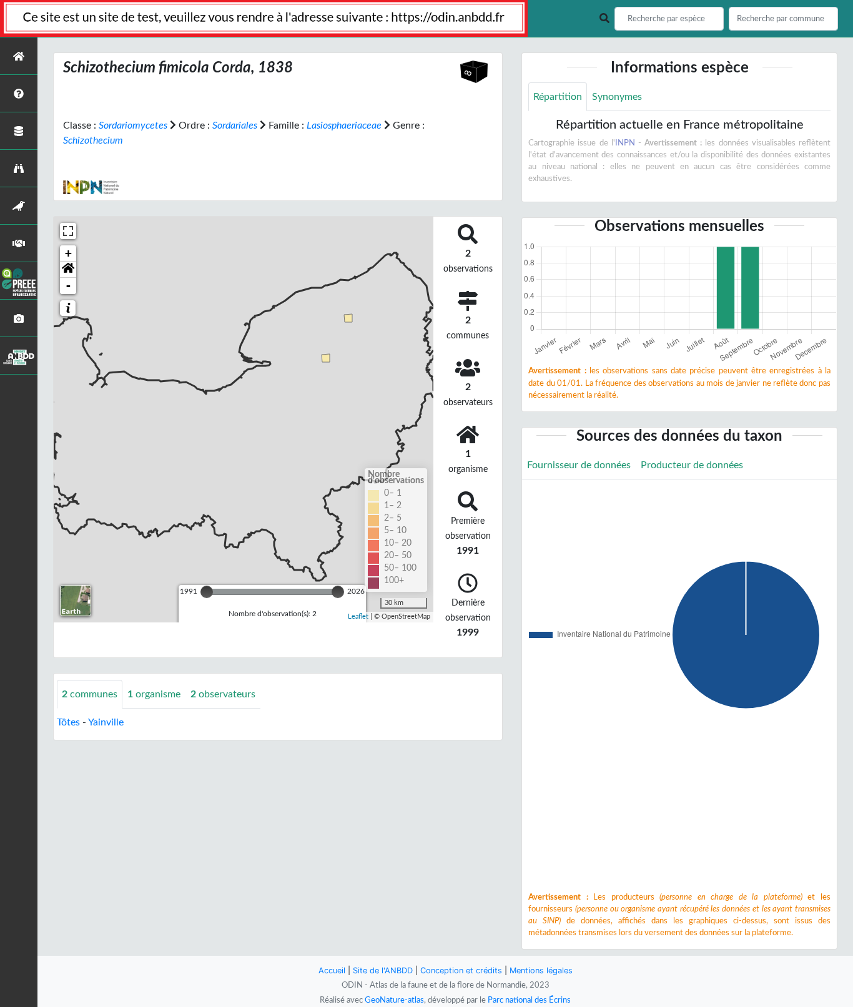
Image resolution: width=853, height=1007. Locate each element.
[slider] (206, 592)
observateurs (222, 694)
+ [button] (68, 253)
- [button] (68, 285)
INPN (625, 143)
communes (89, 694)
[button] (68, 270)
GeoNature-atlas (394, 1000)
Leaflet (358, 616)
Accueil (331, 970)
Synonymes (617, 97)
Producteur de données (692, 465)
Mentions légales (541, 970)
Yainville (106, 722)
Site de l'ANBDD (383, 970)
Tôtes (68, 722)
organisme (153, 694)
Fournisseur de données (579, 465)
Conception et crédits (461, 970)
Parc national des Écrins (529, 1000)
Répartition (557, 97)
